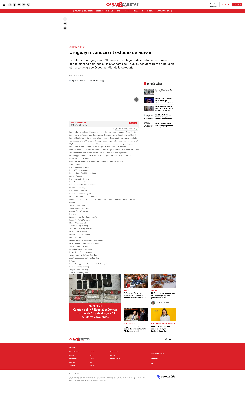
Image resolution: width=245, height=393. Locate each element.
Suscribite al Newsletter (157, 353)
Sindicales (109, 11)
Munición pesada (129, 323)
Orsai (127, 11)
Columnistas (88, 11)
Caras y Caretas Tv (163, 11)
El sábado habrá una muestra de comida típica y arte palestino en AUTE (163, 295)
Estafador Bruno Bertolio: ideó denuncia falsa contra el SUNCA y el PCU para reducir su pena (164, 109)
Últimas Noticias (74, 352)
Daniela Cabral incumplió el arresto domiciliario (163, 91)
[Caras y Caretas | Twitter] (19, 5)
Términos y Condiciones (75, 374)
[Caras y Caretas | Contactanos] (173, 339)
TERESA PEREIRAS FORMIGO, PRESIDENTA (163, 323)
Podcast (112, 355)
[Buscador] (10, 5)
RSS (152, 363)
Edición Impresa (115, 359)
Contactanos (154, 358)
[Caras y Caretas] (79, 341)
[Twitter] (65, 23)
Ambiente (127, 290)
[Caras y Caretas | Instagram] (24, 5)
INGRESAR (225, 5)
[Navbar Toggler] (5, 5)
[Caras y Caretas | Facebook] (14, 5)
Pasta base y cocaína (95, 306)
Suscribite (133, 123)
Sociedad (99, 11)
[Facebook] (65, 19)
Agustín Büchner (163, 303)
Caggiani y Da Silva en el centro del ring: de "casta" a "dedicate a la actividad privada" (135, 330)
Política (78, 11)
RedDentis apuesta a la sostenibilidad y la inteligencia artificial (160, 328)
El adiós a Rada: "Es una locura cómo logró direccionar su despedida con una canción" (163, 117)
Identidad (154, 290)
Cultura (135, 11)
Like (142, 11)
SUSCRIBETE (237, 5)
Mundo (119, 11)
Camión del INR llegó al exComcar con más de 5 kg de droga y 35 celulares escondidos (164, 126)
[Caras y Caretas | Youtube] (28, 5)
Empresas (150, 11)
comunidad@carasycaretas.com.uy (83, 378)
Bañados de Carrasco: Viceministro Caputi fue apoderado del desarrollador (135, 295)
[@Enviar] (65, 28)
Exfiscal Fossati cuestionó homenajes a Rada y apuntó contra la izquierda (164, 100)
